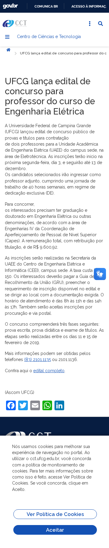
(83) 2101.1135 (37, 359)
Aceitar (55, 530)
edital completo (48, 370)
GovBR (10, 6)
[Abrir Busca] (100, 24)
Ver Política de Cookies (55, 514)
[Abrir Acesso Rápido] (89, 23)
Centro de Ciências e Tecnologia (49, 36)
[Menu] (7, 37)
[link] (37, 359)
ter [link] (58, 210)
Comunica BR (46, 6)
